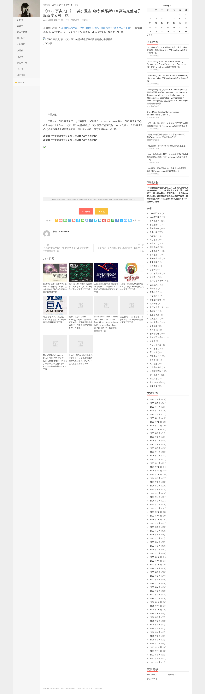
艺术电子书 (154, 356)
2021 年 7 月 (155, 620)
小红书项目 (154, 265)
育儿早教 (153, 348)
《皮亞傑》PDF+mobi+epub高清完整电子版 (166, 145)
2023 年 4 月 (155, 542)
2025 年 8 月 (155, 436)
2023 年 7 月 (155, 530)
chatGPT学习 (155, 213)
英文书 (20, 19)
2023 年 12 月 (156, 512)
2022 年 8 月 (155, 572)
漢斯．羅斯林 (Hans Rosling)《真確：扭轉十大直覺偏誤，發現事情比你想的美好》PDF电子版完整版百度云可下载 (80, 322)
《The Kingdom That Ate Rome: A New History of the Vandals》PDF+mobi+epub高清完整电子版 (167, 78)
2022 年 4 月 (155, 587)
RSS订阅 (20, 82)
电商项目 (153, 311)
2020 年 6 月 (155, 654)
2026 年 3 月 (155, 410)
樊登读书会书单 (156, 307)
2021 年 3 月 (155, 635)
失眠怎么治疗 (155, 258)
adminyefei (64, 231)
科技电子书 (68, 5)
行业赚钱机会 (155, 367)
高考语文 (153, 386)
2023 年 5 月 (155, 538)
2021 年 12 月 (156, 602)
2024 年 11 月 (156, 470)
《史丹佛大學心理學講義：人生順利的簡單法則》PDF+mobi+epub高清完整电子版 (166, 169)
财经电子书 (154, 374)
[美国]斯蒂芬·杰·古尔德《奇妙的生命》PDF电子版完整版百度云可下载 (131, 319)
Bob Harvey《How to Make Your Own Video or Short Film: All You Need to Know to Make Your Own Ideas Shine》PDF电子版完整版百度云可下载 (106, 323)
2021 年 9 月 (155, 613)
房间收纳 (153, 288)
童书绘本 (153, 326)
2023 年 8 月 (155, 527)
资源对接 (153, 378)
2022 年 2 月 (155, 594)
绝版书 (20, 56)
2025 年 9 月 (155, 433)
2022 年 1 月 (155, 598)
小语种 (20, 50)
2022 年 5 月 (155, 583)
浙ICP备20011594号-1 (94, 688)
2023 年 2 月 (155, 549)
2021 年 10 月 (156, 609)
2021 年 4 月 (155, 632)
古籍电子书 (154, 254)
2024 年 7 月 (155, 485)
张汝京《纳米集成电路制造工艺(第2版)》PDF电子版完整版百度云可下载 (132, 286)
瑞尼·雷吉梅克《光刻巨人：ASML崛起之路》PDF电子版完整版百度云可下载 (55, 319)
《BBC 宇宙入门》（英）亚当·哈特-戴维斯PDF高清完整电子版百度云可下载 (92, 13)
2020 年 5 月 (155, 658)
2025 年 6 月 (155, 444)
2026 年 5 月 (155, 403)
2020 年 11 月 (156, 650)
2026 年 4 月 (155, 406)
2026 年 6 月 (155, 399)
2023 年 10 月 (156, 519)
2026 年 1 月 (155, 418)
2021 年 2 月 (155, 639)
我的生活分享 (26, 8)
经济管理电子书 (156, 337)
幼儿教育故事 (155, 273)
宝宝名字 (153, 262)
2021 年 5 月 (155, 628)
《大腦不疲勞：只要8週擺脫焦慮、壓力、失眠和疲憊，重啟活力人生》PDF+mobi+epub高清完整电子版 (167, 50)
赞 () (87, 211)
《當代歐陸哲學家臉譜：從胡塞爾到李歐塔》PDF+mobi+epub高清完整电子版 (166, 136)
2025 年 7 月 (155, 440)
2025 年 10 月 (156, 429)
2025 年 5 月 (155, 448)
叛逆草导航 (151, 674)
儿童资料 (153, 235)
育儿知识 (153, 352)
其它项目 (153, 239)
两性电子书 (154, 220)
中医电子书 (154, 224)
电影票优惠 (154, 314)
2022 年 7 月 (155, 575)
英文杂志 (21, 38)
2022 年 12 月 (156, 557)
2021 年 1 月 (155, 643)
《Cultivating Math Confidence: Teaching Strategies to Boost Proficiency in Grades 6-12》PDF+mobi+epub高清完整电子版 (166, 64)
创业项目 (21, 74)
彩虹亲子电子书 (24, 62)
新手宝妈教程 (155, 299)
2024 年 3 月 (155, 500)
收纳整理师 (154, 295)
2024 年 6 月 (155, 489)
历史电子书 (154, 250)
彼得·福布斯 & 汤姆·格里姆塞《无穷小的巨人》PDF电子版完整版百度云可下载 (80, 286)
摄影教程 (153, 292)
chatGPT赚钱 (155, 217)
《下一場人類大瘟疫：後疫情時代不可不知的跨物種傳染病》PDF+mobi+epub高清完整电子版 (167, 124)
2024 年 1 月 (155, 508)
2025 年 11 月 (156, 425)
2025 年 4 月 (155, 451)
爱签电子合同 (152, 679)
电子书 (20, 68)
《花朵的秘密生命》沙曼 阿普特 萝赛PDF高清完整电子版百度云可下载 (95, 27)
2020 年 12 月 (156, 647)
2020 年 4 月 (155, 662)
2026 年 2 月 (155, 414)
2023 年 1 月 (155, 553)
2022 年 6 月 (155, 579)
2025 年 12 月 (156, 421)
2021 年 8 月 (155, 617)
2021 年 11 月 (156, 605)
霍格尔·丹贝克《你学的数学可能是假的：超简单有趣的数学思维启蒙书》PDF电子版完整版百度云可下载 (81, 359)
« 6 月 (149, 35)
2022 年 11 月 (156, 560)
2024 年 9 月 (155, 478)
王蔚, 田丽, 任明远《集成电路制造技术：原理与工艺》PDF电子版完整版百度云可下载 (106, 287)
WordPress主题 (75, 688)
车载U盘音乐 (155, 382)
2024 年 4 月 (155, 496)
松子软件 (171, 674)
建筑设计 (153, 277)
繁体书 (20, 25)
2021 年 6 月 (155, 624)
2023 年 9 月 (155, 523)
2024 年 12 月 (156, 466)
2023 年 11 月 (156, 515)
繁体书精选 (22, 31)
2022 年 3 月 (155, 590)
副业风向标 (154, 247)
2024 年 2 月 (155, 504)
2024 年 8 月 (155, 481)
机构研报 (21, 44)
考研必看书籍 (155, 344)
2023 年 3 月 (155, 545)
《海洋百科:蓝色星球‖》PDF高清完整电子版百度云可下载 (120, 249)
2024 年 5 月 (155, 493)
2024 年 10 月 (156, 474)
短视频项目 (154, 318)
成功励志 (153, 284)
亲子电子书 (154, 228)
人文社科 (153, 232)
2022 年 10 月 (156, 564)
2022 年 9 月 (155, 568)
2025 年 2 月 (155, 459)
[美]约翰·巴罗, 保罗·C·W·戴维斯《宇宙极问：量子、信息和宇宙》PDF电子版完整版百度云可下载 (55, 287)
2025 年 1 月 (155, 463)
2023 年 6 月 (155, 534)
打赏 (103, 211)
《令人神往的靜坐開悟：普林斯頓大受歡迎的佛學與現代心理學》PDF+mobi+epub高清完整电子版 (167, 157)
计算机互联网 (155, 371)
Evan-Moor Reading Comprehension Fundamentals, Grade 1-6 (163, 113)
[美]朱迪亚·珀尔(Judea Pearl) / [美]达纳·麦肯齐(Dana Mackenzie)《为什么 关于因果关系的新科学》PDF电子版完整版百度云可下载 (55, 362)
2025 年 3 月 (155, 455)
